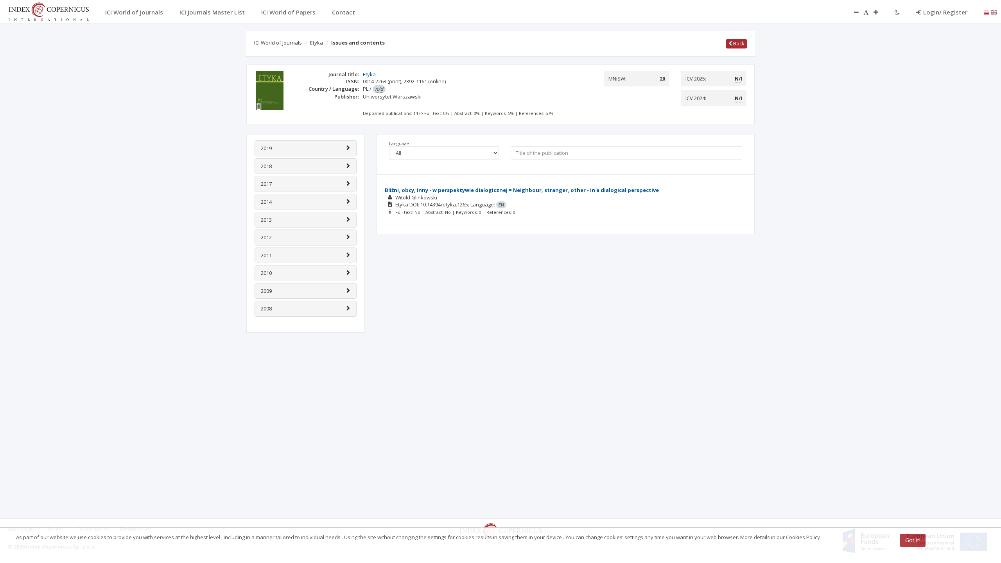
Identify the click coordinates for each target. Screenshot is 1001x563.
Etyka (316, 42)
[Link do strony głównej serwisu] (48, 10)
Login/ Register (945, 12)
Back (738, 43)
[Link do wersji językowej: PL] (986, 11)
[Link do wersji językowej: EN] (994, 11)
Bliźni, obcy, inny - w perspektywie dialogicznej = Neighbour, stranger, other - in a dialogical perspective (522, 190)
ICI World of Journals (278, 42)
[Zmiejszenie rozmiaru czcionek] (852, 12)
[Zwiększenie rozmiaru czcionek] (879, 12)
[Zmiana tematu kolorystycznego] (897, 12)
